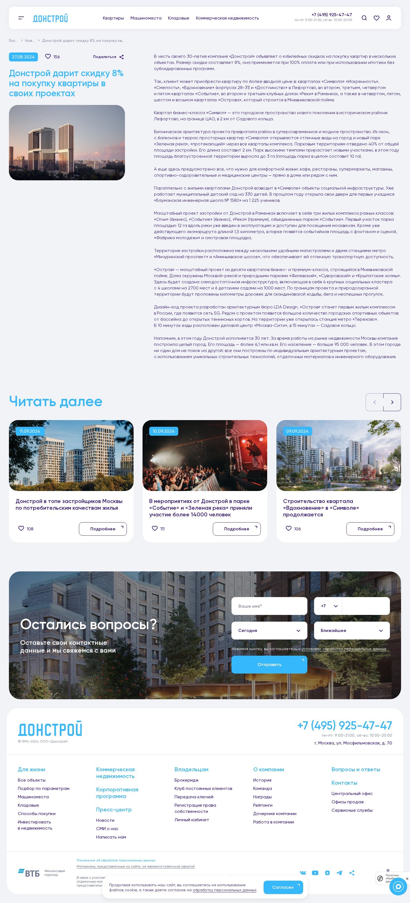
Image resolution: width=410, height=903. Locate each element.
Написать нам (111, 837)
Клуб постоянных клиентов (203, 788)
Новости (33, 40)
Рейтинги (262, 805)
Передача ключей (194, 796)
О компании (268, 769)
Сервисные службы (352, 810)
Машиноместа (146, 18)
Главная (16, 40)
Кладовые (178, 18)
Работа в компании (273, 822)
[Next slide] (392, 402)
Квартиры (113, 18)
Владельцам (191, 769)
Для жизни (31, 769)
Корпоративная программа (117, 792)
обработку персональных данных (224, 890)
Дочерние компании (274, 813)
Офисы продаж (348, 801)
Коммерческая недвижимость (227, 18)
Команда (262, 788)
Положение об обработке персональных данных (116, 860)
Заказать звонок (333, 20)
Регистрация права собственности (195, 808)
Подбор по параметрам (43, 788)
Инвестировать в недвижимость (35, 825)
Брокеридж (187, 780)
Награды (262, 796)
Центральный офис (352, 793)
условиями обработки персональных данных (344, 648)
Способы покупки (37, 813)
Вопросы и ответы (356, 769)
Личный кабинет (192, 819)
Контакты (344, 782)
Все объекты (31, 780)
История (262, 780)
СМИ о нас (107, 828)
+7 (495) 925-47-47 (332, 14)
